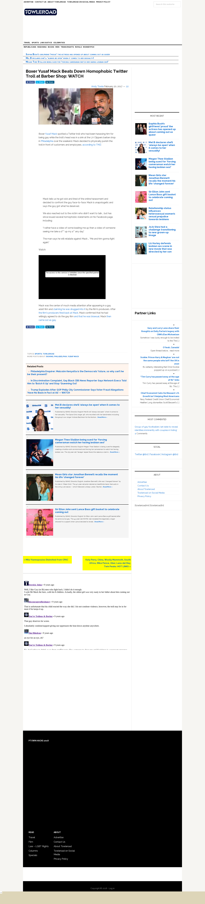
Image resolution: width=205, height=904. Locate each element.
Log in (111, 888)
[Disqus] (77, 615)
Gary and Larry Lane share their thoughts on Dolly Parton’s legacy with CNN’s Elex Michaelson (160, 331)
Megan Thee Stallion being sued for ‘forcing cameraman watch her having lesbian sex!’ (67, 62)
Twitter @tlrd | (142, 454)
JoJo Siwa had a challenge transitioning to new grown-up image (162, 231)
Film (31, 842)
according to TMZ (91, 144)
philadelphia (60, 356)
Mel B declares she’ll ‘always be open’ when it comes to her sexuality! (60, 58)
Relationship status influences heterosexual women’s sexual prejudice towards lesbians (162, 214)
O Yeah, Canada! (171, 347)
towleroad (48, 354)
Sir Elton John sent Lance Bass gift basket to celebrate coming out (162, 195)
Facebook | (156, 454)
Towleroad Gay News (103, 12)
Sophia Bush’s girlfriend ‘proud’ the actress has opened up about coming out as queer (68, 54)
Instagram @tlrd (170, 454)
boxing (49, 356)
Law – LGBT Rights (39, 846)
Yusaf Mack (51, 134)
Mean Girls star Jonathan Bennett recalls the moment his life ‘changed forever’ (162, 179)
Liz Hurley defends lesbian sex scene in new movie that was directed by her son (160, 247)
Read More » (102, 417)
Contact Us (143, 485)
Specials (33, 855)
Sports (38, 354)
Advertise (142, 482)
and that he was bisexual (86, 316)
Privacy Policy (144, 496)
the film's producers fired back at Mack (58, 312)
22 (127, 86)
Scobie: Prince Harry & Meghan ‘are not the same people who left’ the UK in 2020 (159, 360)
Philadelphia (47, 141)
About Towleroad (146, 489)
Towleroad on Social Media (151, 493)
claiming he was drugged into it (69, 309)
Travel (32, 837)
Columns (33, 850)
